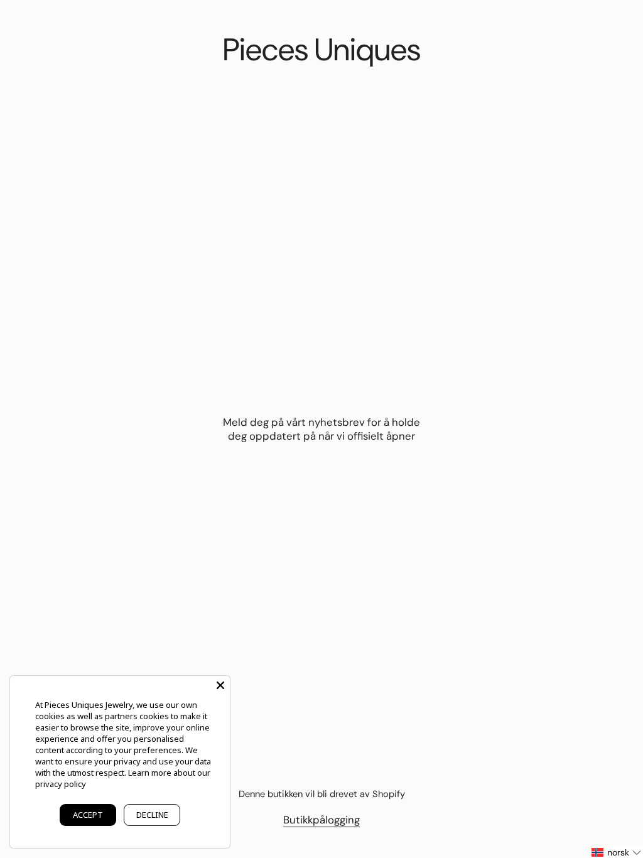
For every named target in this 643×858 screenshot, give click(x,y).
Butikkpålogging (321, 820)
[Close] (220, 685)
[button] (616, 852)
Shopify (388, 794)
